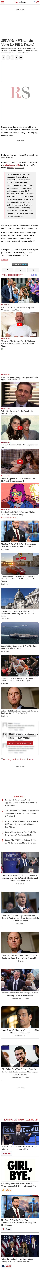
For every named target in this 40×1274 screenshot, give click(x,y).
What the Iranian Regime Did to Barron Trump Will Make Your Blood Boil (18, 1260)
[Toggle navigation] (2, 2)
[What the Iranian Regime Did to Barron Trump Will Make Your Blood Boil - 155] (20, 1246)
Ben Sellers (5, 651)
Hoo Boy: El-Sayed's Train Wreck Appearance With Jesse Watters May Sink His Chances (18, 545)
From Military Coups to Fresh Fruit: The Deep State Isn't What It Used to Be (19, 647)
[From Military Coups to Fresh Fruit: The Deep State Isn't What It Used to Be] (20, 633)
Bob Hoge (4, 584)
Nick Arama (5, 549)
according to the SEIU (15, 168)
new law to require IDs (11, 165)
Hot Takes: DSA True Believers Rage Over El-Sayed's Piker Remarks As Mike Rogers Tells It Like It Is (20, 1072)
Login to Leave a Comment (20, 743)
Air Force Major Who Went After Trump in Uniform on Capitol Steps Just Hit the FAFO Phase (18, 613)
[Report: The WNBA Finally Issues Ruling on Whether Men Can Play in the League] (20, 666)
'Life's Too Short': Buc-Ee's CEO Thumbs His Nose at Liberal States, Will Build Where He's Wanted (18, 578)
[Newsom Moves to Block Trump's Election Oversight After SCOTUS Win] (20, 980)
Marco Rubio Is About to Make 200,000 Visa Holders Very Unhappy (20, 1031)
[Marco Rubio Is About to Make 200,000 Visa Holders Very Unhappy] (20, 1017)
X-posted (4, 260)
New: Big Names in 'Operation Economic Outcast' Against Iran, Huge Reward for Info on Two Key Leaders (20, 918)
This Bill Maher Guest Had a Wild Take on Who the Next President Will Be (19, 1148)
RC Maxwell (20, 884)
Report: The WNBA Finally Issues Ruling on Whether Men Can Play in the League (18, 679)
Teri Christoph (5, 619)
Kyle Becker (5, 684)
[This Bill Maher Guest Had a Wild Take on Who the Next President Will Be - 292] (20, 1133)
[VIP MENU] (36, 2)
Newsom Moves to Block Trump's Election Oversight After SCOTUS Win (20, 994)
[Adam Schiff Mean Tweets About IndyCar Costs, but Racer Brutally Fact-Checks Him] (20, 698)
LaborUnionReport (9, 48)
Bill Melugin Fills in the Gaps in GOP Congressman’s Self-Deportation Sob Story (19, 1184)
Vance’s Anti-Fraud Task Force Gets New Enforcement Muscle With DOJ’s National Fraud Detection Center (20, 878)
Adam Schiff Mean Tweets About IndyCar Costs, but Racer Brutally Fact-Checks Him (19, 712)
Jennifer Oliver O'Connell (20, 998)
